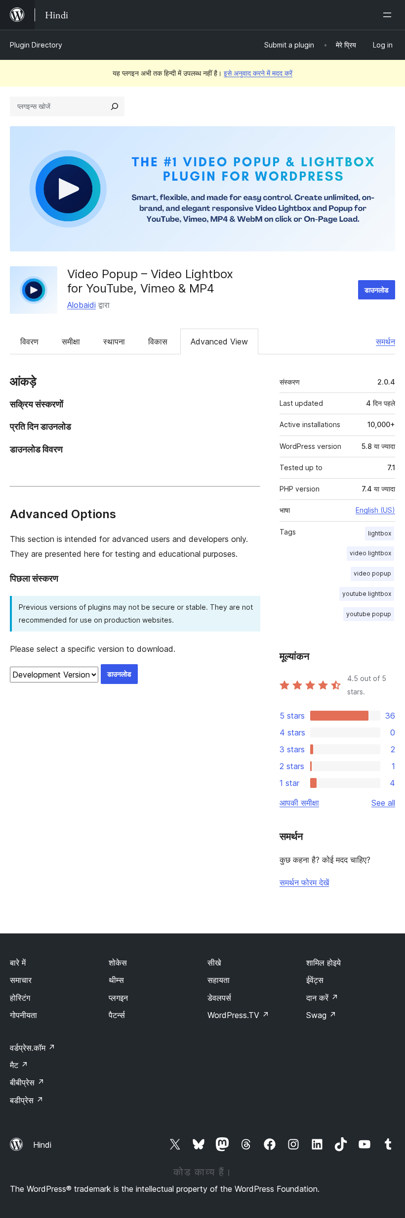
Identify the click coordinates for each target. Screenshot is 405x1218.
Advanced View (219, 341)
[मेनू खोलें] (389, 15)
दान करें (322, 998)
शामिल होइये (323, 963)
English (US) (375, 510)
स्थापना (114, 341)
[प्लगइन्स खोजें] (114, 106)
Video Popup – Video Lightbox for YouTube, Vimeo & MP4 (150, 281)
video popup (372, 573)
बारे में (18, 963)
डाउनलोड (376, 290)
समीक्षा (71, 341)
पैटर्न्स (117, 1015)
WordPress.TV (238, 1015)
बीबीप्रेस (27, 1082)
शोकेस (118, 963)
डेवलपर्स (219, 998)
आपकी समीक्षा (299, 803)
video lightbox (370, 553)
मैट (19, 1065)
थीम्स (116, 980)
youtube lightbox (366, 593)
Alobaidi (81, 305)
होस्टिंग (20, 998)
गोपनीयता (23, 1015)
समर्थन (385, 341)
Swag (321, 1015)
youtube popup (368, 614)
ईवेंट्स (315, 980)
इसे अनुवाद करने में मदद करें (258, 73)
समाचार (21, 980)
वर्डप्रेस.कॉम (32, 1048)
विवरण (29, 341)
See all (383, 803)
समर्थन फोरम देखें (304, 882)
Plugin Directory (36, 45)
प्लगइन (118, 998)
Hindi (42, 1145)
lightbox (379, 533)
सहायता (218, 980)
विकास (157, 341)
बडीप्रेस (26, 1100)
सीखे (214, 963)
